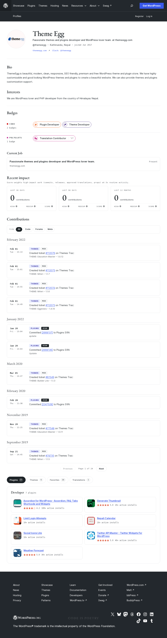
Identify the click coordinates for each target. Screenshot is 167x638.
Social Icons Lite (32, 533)
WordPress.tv (78, 600)
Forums (39, 229)
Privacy (17, 600)
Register (139, 16)
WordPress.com (136, 585)
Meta (50, 229)
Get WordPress (152, 5)
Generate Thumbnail (109, 500)
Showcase (47, 585)
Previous (68, 468)
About (16, 585)
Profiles (17, 16)
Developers (76, 595)
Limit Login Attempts (34, 518)
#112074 (50, 287)
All (19, 229)
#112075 (50, 270)
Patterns (46, 600)
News (16, 590)
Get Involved (105, 585)
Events (102, 590)
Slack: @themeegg (61, 51)
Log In (149, 16)
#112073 (50, 305)
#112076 (50, 253)
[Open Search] (131, 5)
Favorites (57, 480)
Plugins (16, 480)
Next (101, 468)
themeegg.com (40, 51)
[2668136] (47, 349)
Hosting (17, 595)
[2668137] (47, 332)
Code (27, 229)
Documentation (78, 590)
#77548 (50, 428)
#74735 (50, 455)
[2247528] (47, 404)
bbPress (132, 595)
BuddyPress (135, 600)
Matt (130, 590)
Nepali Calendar (106, 518)
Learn (73, 585)
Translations (80, 480)
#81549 (50, 377)
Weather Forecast (33, 550)
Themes (36, 480)
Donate (103, 595)
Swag (102, 600)
